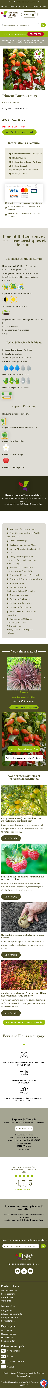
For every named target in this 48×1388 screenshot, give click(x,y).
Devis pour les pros (9, 1317)
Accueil (5, 40)
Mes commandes (8, 1334)
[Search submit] (43, 25)
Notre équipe (7, 1297)
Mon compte (6, 1330)
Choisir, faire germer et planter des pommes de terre (23, 936)
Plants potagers (17, 40)
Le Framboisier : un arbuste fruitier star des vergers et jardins (22, 878)
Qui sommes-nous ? (10, 1290)
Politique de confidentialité (26, 1373)
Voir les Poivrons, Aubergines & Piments (24, 758)
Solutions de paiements (11, 1314)
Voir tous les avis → (24, 1189)
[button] (43, 15)
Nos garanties (7, 1310)
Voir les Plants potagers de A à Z (24, 748)
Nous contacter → (24, 1149)
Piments (18, 42)
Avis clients (6, 1301)
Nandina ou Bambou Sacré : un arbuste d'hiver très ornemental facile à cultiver (23, 994)
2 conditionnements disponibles (24, 707)
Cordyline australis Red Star (24, 697)
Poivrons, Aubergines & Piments (26, 41)
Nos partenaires (8, 1321)
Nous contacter (8, 1341)
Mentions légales (9, 1373)
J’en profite (35, 34)
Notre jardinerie (8, 1294)
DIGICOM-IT (24, 1385)
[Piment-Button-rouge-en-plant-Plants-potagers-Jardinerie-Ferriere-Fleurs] (24, 69)
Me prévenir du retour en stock (19, 132)
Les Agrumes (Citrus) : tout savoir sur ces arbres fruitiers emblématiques (21, 819)
